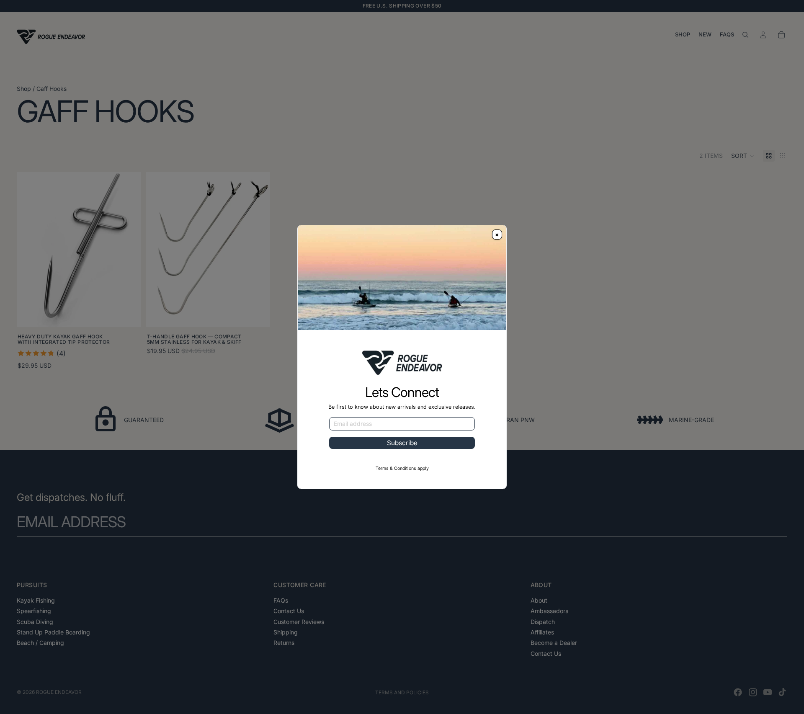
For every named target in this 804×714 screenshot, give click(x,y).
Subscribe (402, 443)
